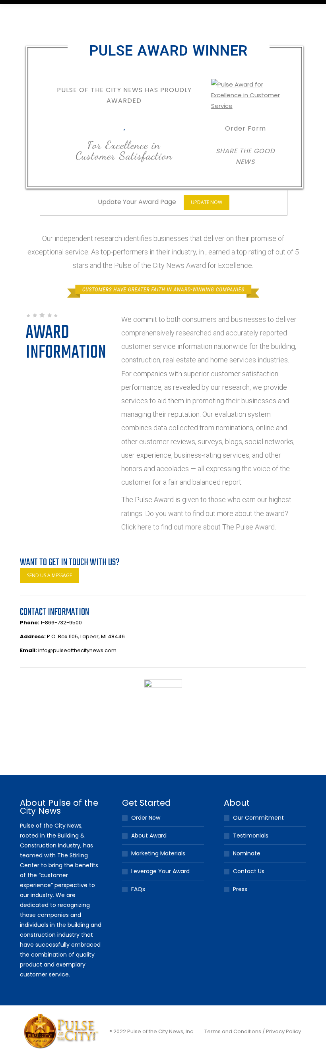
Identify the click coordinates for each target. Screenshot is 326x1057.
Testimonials (250, 835)
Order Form (245, 128)
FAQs (138, 889)
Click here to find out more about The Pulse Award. (198, 527)
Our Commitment (258, 818)
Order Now (145, 818)
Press (240, 889)
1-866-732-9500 (61, 622)
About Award (149, 835)
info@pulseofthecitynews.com (77, 650)
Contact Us (248, 871)
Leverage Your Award (160, 871)
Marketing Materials (158, 853)
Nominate (246, 853)
